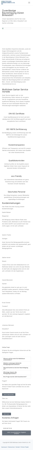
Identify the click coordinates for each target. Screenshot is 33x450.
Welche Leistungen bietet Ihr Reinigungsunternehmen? (12, 363)
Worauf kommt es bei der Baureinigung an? (15, 368)
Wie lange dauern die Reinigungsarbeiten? (10, 372)
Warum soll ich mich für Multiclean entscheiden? (14, 359)
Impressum (4, 447)
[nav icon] (29, 2)
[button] (16, 359)
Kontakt (18, 447)
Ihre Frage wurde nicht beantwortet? (15, 376)
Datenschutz (11, 447)
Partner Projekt (25, 447)
